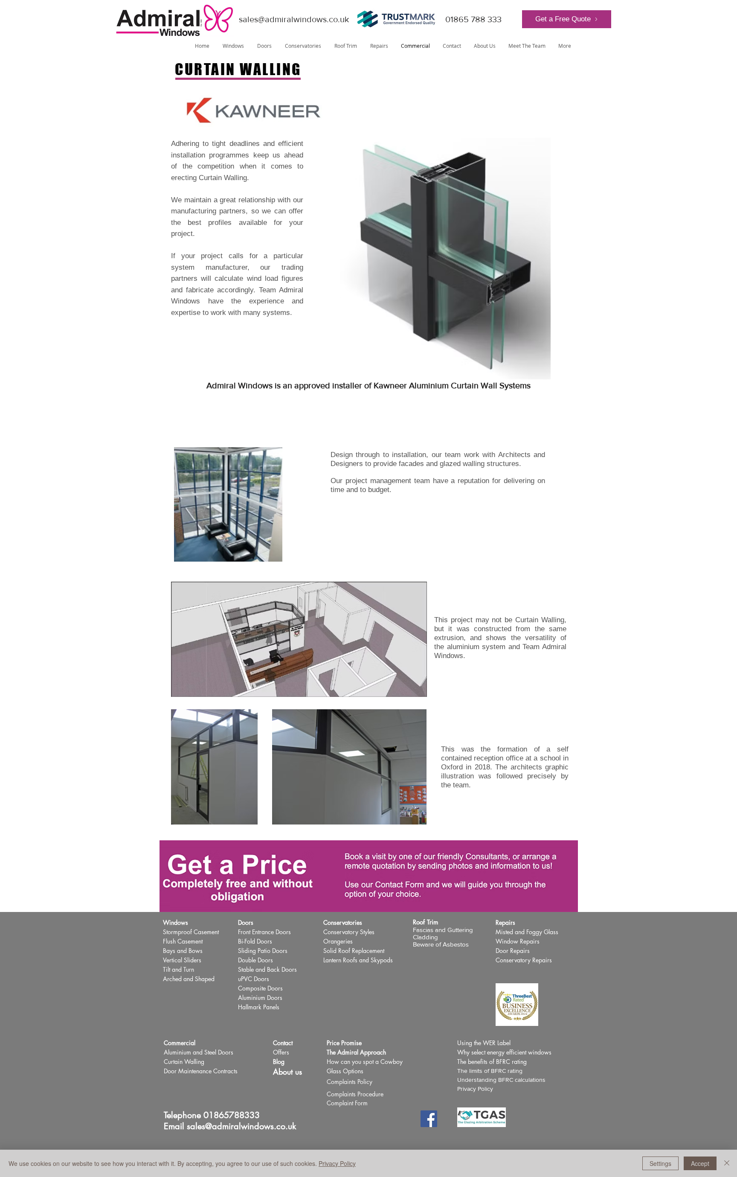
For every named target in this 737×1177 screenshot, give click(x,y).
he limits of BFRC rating (491, 1070)
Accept (700, 1163)
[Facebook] (429, 1118)
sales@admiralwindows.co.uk (294, 19)
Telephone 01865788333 (212, 1115)
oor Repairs (514, 951)
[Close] (727, 1163)
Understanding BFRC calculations (501, 1079)
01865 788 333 (473, 19)
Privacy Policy (475, 1088)
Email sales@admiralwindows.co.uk (230, 1126)
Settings (660, 1163)
